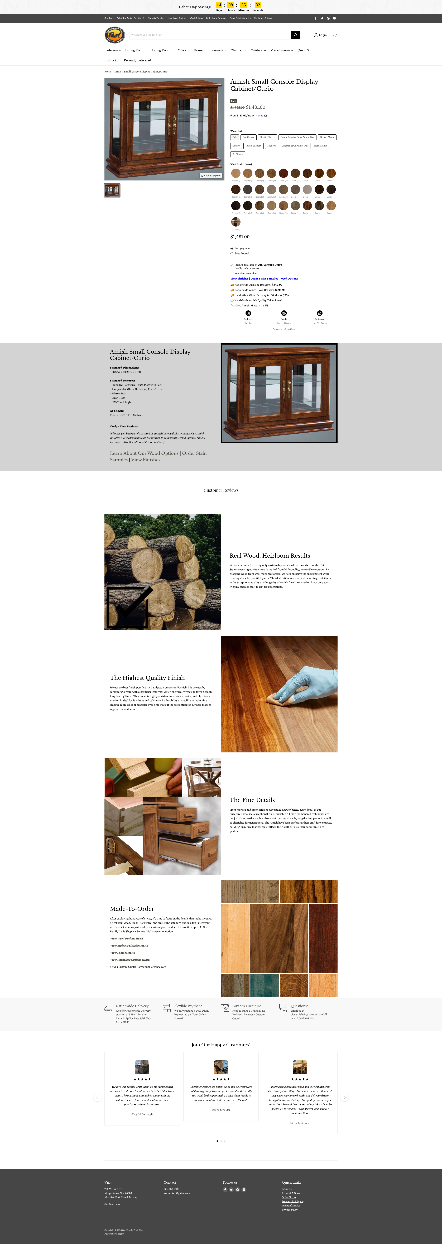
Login (323, 35)
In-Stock (110, 60)
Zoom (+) (236, 181)
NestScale (291, 329)
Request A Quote (291, 1193)
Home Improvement (209, 50)
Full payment (243, 248)
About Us (287, 1189)
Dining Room (135, 50)
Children (237, 50)
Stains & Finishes (156, 18)
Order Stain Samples (216, 18)
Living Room (161, 50)
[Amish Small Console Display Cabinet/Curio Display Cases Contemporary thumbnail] (112, 190)
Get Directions (112, 1204)
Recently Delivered (137, 60)
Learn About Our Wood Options (145, 453)
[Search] (295, 35)
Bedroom (111, 50)
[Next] (344, 1097)
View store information (246, 273)
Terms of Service (291, 1205)
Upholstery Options (177, 18)
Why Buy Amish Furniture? (130, 18)
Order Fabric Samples (240, 18)
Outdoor (257, 50)
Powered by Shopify (114, 1234)
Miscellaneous (280, 50)
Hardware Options (263, 18)
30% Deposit (242, 253)
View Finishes (145, 459)
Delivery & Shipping (293, 1201)
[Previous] (97, 1097)
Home (107, 71)
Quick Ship (305, 50)
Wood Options (196, 18)
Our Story (109, 18)
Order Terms (289, 1197)
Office (182, 50)
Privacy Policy (290, 1210)
